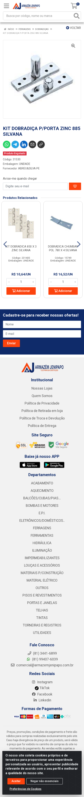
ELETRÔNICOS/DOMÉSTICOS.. (42, 521)
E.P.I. (42, 513)
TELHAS (42, 610)
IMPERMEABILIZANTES (42, 558)
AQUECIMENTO (42, 491)
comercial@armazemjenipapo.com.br (44, 665)
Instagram (44, 682)
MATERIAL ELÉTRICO (42, 580)
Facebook (44, 694)
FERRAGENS (42, 528)
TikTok (44, 688)
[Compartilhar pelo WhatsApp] (6, 144)
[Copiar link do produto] (41, 144)
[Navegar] (5, 244)
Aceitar (16, 781)
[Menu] (6, 5)
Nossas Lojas (42, 388)
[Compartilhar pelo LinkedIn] (24, 144)
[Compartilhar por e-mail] (32, 144)
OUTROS (42, 588)
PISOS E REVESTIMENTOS (42, 595)
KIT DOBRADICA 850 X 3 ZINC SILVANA (21, 248)
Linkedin (44, 700)
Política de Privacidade (42, 403)
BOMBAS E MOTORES (42, 506)
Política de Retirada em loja (42, 411)
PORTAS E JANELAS (42, 603)
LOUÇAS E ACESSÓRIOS (42, 565)
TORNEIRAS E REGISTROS (42, 625)
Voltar (75, 28)
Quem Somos (42, 396)
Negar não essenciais (44, 781)
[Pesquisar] (76, 16)
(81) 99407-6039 (44, 659)
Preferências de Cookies (25, 789)
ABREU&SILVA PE (29, 168)
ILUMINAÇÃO (42, 550)
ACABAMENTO (42, 483)
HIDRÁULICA (42, 543)
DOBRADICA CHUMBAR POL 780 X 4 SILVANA (63, 248)
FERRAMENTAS (42, 535)
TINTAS (42, 618)
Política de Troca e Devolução (42, 418)
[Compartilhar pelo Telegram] (15, 144)
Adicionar (23, 291)
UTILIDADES (42, 633)
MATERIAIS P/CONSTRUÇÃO (42, 573)
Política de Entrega (42, 426)
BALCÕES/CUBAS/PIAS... (42, 498)
